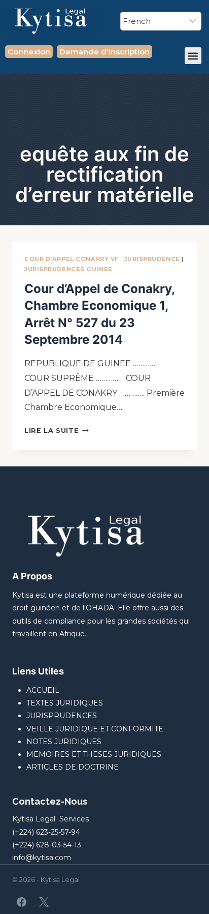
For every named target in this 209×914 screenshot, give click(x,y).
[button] (193, 55)
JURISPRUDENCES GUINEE (68, 269)
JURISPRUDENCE (152, 258)
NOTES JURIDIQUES (63, 741)
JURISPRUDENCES (61, 715)
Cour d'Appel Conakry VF (71, 258)
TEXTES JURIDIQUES (64, 702)
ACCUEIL (42, 690)
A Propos (32, 576)
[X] (43, 902)
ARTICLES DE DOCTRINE (72, 767)
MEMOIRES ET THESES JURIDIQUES (93, 754)
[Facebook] (21, 902)
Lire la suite (56, 430)
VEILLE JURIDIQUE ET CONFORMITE (94, 728)
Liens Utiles (38, 671)
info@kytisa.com (41, 857)
